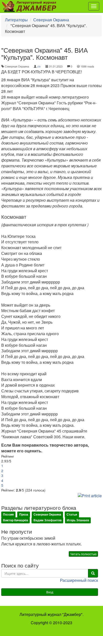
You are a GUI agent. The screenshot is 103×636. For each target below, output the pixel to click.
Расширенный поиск (79, 580)
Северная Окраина (51, 20)
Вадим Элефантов (48, 520)
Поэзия (8, 514)
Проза (23, 514)
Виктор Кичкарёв (15, 520)
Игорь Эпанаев (78, 520)
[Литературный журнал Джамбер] (30, 6)
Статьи (71, 514)
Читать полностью (83, 554)
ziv (39, 66)
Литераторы (16, 20)
